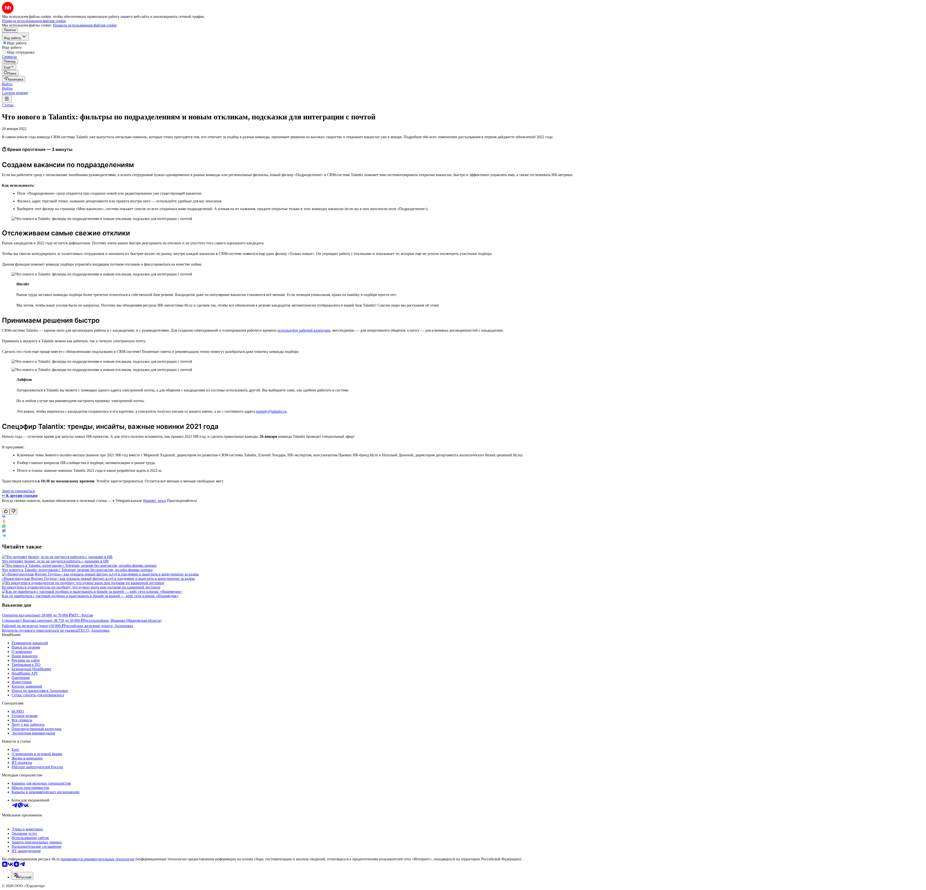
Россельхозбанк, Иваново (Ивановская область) (122, 620)
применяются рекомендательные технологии (98, 859)
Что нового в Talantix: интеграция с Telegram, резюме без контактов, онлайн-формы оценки (77, 570)
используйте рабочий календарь (304, 330)
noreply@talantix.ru (271, 411)
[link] (10, 73)
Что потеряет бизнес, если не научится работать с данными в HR (55, 561)
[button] (7, 84)
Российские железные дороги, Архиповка (98, 626)
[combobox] (22, 876)
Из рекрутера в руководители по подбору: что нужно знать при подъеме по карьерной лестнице (81, 587)
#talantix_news (154, 501)
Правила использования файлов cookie (85, 25)
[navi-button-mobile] (7, 99)
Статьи (8, 105)
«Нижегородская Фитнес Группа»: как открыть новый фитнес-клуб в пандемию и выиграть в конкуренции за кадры (98, 578)
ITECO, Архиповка (93, 630)
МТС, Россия (82, 615)
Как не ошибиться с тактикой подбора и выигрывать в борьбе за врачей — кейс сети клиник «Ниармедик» (90, 596)
